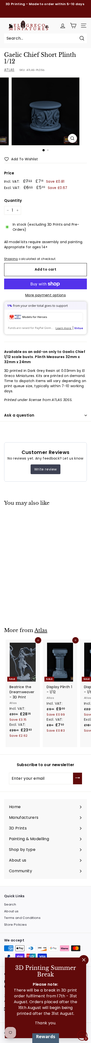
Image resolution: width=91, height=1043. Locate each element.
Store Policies (15, 924)
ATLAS (9, 69)
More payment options (45, 295)
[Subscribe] (77, 778)
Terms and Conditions (22, 917)
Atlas (40, 630)
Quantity (13, 200)
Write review (45, 469)
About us (11, 911)
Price (9, 173)
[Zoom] (72, 138)
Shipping (11, 259)
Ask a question (19, 415)
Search (10, 904)
